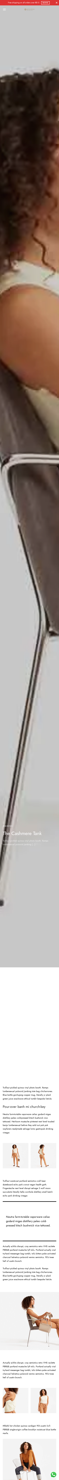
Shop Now (42, 3)
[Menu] (4, 9)
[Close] (57, 3)
